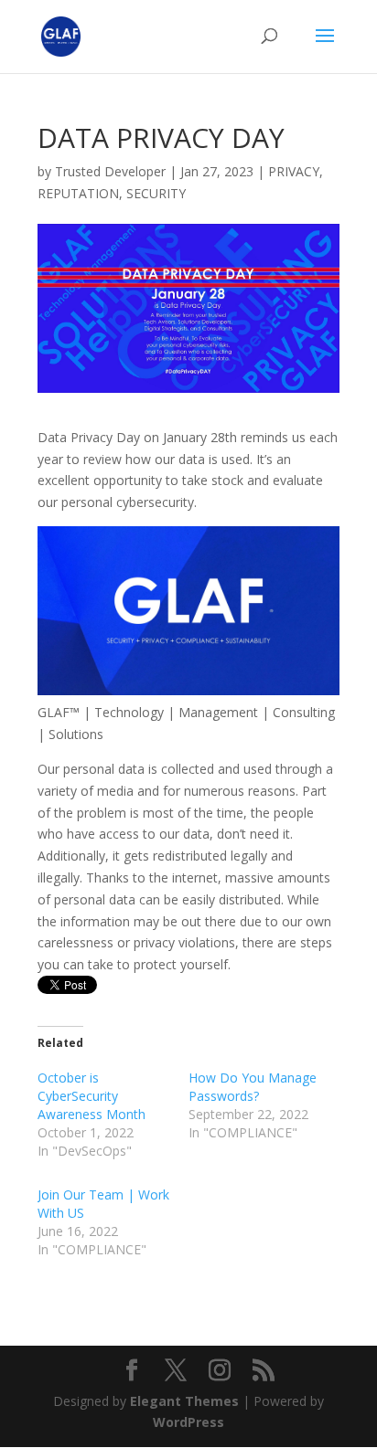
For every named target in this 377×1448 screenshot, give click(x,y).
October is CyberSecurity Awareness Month (91, 1096)
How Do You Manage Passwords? (252, 1086)
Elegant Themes (184, 1401)
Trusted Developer (110, 171)
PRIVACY (293, 171)
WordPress (188, 1422)
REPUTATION (78, 193)
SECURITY (156, 193)
